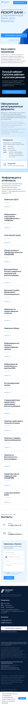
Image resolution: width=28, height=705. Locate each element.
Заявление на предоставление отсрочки (11, 311)
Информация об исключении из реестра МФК (10, 366)
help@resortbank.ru (15, 534)
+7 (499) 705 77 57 (15, 525)
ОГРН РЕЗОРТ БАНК (12, 235)
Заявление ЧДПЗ (11, 200)
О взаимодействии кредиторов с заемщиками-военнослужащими (12, 403)
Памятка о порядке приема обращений (12, 439)
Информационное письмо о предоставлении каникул (11, 346)
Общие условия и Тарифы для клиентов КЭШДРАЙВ (13, 252)
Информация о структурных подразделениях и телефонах (12, 217)
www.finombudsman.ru (15, 665)
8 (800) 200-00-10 (12, 666)
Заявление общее (11, 328)
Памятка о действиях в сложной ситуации (13, 422)
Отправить (9, 577)
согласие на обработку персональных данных (14, 573)
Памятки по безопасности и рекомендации (10, 457)
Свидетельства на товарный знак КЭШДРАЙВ (11, 476)
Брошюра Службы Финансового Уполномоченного (11, 292)
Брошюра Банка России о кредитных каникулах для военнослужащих (12, 272)
